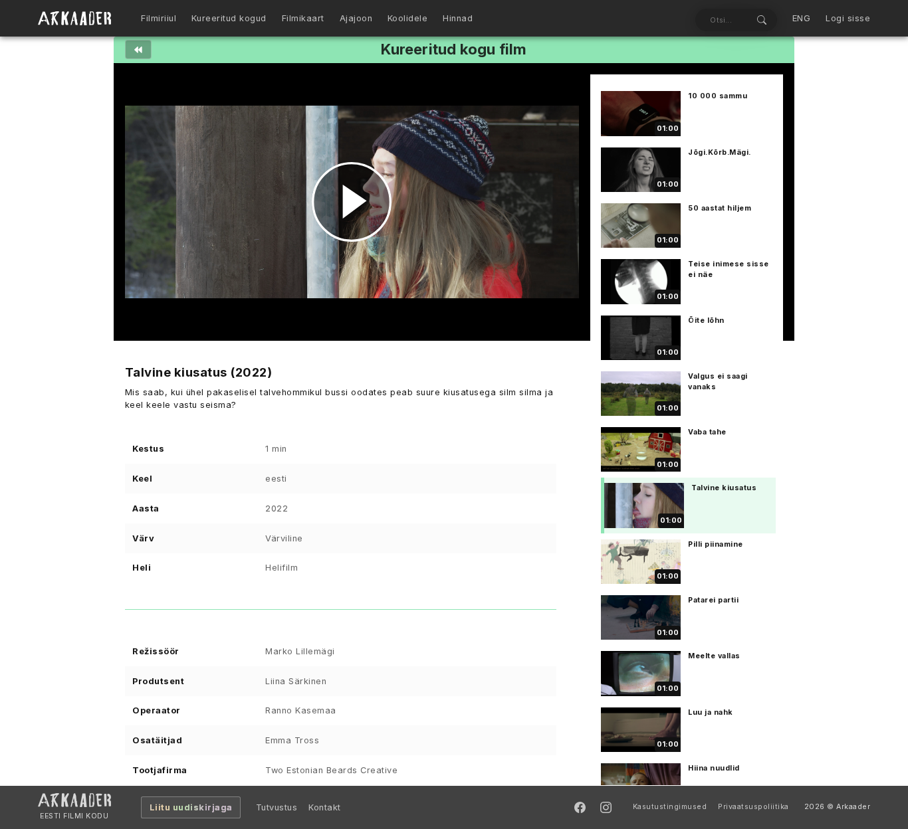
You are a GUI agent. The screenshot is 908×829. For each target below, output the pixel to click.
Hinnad (458, 18)
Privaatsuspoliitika (753, 806)
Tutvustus (277, 807)
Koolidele (408, 18)
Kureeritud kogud (229, 18)
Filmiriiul (158, 18)
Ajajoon (356, 18)
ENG (801, 18)
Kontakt (324, 807)
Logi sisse (848, 18)
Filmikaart (303, 18)
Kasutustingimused (670, 806)
